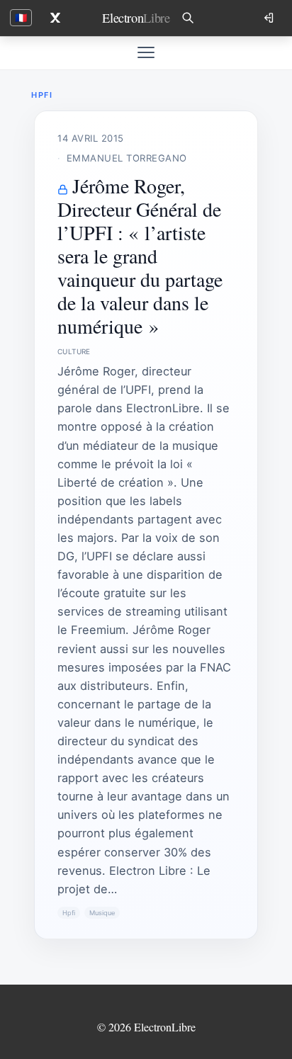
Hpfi (68, 913)
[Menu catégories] (146, 52)
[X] (55, 18)
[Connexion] (270, 18)
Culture (74, 351)
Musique (102, 913)
